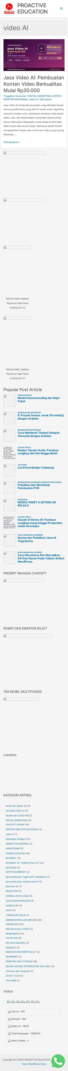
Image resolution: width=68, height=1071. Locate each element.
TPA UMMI (11, 980)
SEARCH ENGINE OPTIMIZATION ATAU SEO (28, 966)
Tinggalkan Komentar (14, 96)
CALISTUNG (12, 938)
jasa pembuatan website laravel (22, 881)
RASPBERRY (12, 956)
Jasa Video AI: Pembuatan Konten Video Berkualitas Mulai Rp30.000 (33, 84)
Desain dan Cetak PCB (17, 815)
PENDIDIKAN (12, 933)
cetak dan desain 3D (16, 806)
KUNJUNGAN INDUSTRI (18, 900)
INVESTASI (11, 867)
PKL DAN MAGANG (15, 943)
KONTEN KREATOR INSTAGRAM (22, 829)
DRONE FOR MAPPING (17, 843)
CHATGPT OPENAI (15, 824)
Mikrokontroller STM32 (17, 929)
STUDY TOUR (13, 975)
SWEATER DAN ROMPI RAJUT (21, 952)
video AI (33, 99)
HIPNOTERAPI (13, 848)
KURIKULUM (12, 905)
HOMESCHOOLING (15, 853)
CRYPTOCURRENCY (16, 872)
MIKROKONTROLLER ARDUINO (21, 920)
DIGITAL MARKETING (39, 96)
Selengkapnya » (11, 142)
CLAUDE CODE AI (15, 810)
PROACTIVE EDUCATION (32, 8)
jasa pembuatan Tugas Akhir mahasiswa (26, 876)
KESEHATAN (12, 891)
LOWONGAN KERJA (16, 915)
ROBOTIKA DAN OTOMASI (19, 961)
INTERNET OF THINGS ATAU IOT (22, 863)
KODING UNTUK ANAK (17, 896)
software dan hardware (18, 971)
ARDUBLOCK (12, 924)
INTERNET (11, 858)
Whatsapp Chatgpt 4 (16, 839)
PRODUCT (11, 947)
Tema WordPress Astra (34, 1064)
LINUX (9, 910)
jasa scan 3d (12, 886)
